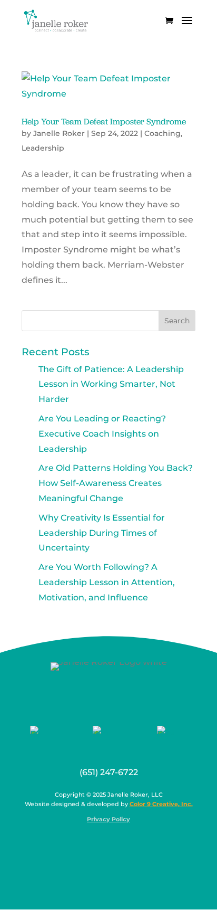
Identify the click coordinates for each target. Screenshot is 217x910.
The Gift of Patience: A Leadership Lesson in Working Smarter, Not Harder (111, 384)
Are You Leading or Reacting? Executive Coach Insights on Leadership (102, 434)
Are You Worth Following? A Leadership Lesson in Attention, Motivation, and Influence (106, 582)
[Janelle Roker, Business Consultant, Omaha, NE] (115, 844)
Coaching (162, 133)
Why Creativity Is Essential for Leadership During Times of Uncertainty (101, 533)
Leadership (43, 148)
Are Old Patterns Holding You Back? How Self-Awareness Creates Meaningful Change (115, 483)
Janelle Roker (59, 133)
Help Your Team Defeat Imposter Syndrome (104, 121)
